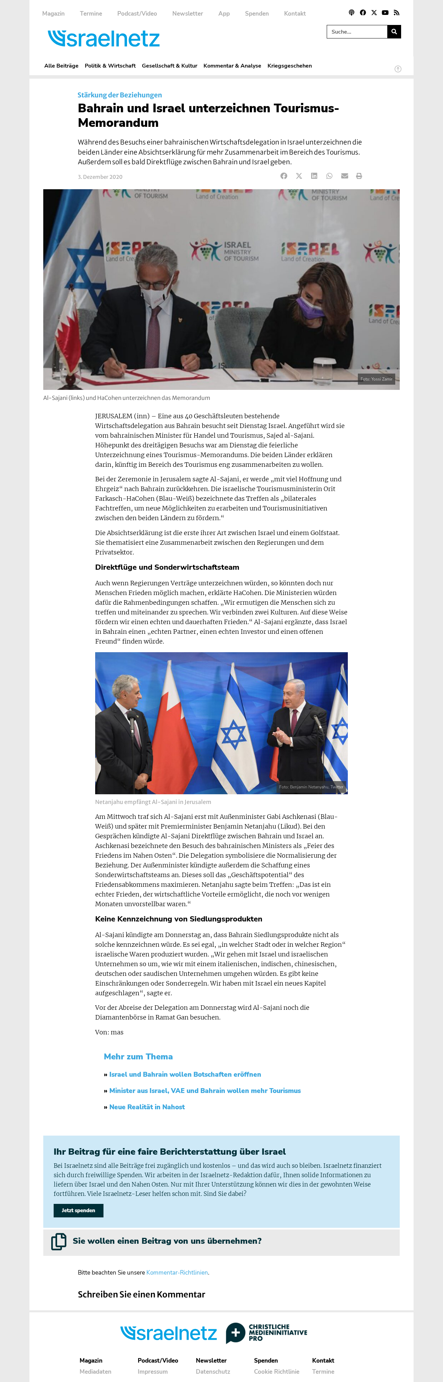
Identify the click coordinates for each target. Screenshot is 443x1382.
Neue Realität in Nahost (147, 1107)
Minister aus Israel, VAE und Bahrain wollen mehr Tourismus (205, 1090)
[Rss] (396, 12)
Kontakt (295, 14)
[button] (284, 176)
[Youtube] (385, 12)
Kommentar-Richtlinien (177, 1273)
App (224, 14)
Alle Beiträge (61, 65)
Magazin (53, 14)
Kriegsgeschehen (290, 65)
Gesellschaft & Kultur (169, 65)
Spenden (257, 14)
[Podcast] (351, 12)
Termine (91, 14)
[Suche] (394, 31)
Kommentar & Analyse (232, 65)
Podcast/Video (137, 14)
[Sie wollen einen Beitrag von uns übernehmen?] (58, 1241)
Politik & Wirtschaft (110, 65)
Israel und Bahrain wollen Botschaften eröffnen (185, 1074)
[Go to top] (398, 72)
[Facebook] (362, 12)
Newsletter (187, 14)
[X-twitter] (374, 12)
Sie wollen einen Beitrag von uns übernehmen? (167, 1241)
